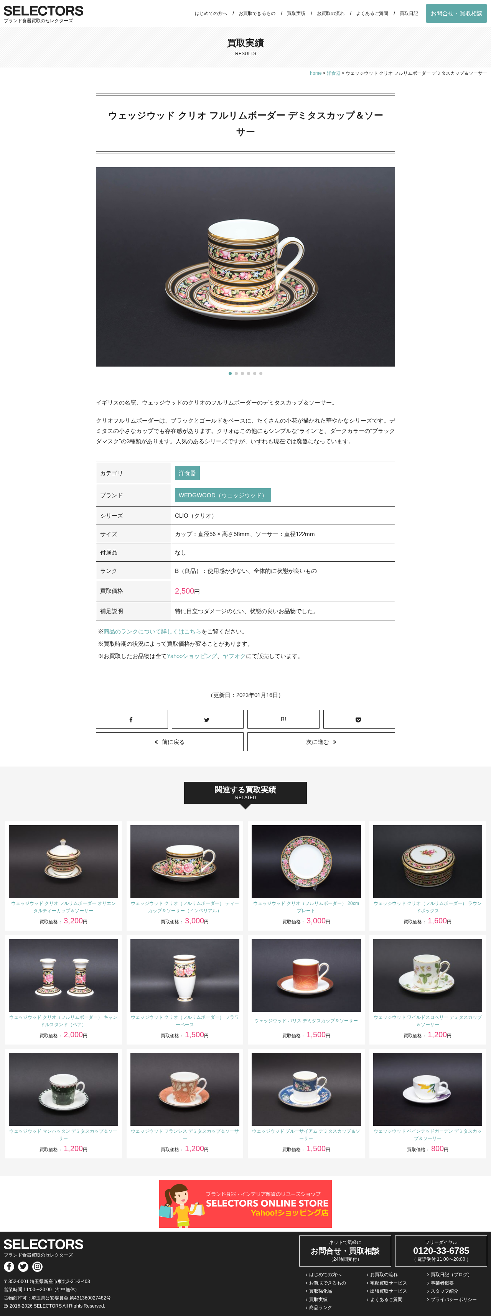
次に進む (317, 742)
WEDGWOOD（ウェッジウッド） (223, 495)
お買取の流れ (330, 13)
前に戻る (173, 742)
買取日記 (409, 13)
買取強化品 (320, 1291)
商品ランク (320, 1307)
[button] (230, 373)
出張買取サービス (388, 1291)
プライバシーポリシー (454, 1299)
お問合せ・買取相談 (457, 13)
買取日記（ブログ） (451, 1274)
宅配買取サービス (388, 1283)
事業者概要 (442, 1283)
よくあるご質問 (372, 13)
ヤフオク (234, 656)
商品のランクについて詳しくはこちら (152, 631)
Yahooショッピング (192, 656)
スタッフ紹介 (444, 1291)
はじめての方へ (211, 13)
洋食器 (187, 473)
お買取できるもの (257, 13)
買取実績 (296, 13)
